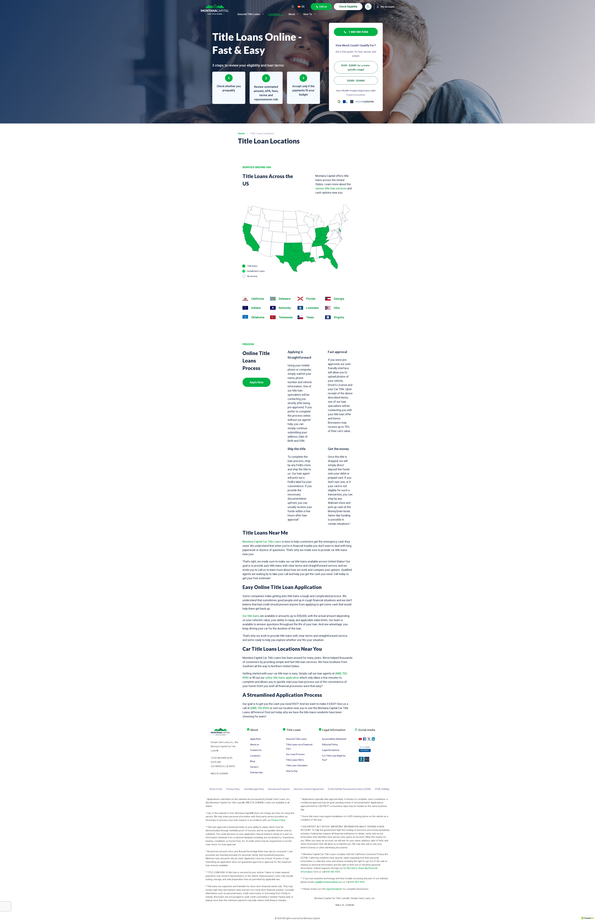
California (257, 298)
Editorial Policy (330, 744)
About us (254, 744)
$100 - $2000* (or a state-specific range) (355, 67)
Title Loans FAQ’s (295, 760)
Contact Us (256, 750)
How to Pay (292, 771)
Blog (252, 761)
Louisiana (312, 307)
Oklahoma (257, 317)
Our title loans (250, 616)
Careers (254, 767)
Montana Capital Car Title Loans (261, 541)
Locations (274, 14)
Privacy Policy (233, 789)
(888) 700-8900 (259, 708)
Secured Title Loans (248, 14)
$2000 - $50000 (356, 80)
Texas (310, 317)
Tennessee (286, 317)
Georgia (339, 298)
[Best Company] (351, 101)
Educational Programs (279, 789)
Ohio (337, 307)
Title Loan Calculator (297, 765)
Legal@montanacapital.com (328, 882)
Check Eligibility (348, 6)
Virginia (339, 317)
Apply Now (256, 382)
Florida (310, 298)
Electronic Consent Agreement (309, 789)
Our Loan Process (295, 754)
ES (303, 6)
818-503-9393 (333, 871)
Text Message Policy (254, 789)
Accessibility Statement (334, 739)
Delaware (285, 298)
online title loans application (282, 677)
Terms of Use (215, 789)
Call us (323, 6)
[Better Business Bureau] (345, 101)
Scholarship (256, 772)
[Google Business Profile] (339, 101)
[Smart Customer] (365, 101)
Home (241, 133)
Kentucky (285, 307)
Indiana (256, 307)
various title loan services (331, 188)
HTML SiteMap (382, 789)
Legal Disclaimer (330, 750)
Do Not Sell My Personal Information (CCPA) (349, 789)
